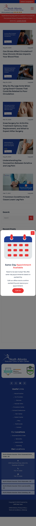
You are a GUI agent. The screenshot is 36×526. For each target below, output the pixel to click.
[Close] (33, 233)
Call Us (18, 291)
